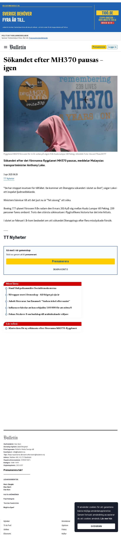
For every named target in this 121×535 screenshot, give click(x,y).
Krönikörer (66, 521)
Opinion (65, 525)
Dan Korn (7, 490)
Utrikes (6, 529)
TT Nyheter (9, 178)
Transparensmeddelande (38, 38)
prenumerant (31, 254)
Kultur (64, 533)
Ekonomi (7, 533)
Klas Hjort (7, 487)
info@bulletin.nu (19, 452)
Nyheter (7, 521)
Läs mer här (106, 518)
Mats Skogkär (9, 484)
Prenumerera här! (13, 470)
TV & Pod (7, 525)
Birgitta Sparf (9, 507)
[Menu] (6, 47)
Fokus (64, 529)
